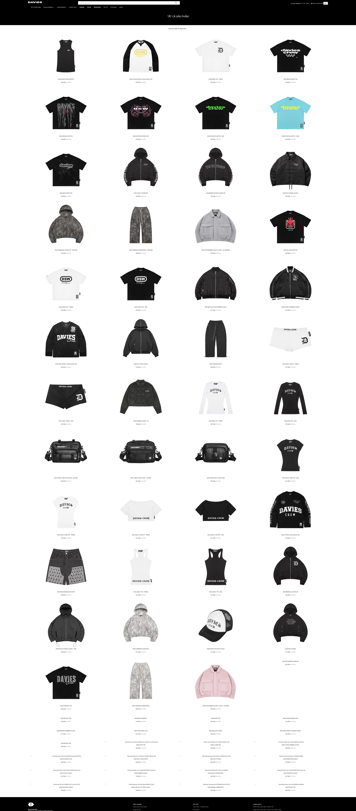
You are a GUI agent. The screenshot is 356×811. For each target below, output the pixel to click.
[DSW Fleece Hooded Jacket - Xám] (66, 624)
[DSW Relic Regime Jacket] (290, 168)
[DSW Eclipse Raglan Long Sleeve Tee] (141, 55)
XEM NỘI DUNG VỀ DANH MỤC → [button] (178, 29)
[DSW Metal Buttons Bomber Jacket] (216, 282)
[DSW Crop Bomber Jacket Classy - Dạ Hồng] (216, 681)
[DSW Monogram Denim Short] (66, 567)
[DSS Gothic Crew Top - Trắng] (66, 510)
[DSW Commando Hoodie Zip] (141, 624)
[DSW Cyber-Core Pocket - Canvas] (141, 453)
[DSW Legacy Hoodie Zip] (141, 168)
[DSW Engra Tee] (216, 738)
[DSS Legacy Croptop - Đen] (216, 510)
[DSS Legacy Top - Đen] (216, 567)
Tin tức (105, 7)
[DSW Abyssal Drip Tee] (66, 111)
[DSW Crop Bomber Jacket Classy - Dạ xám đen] (216, 225)
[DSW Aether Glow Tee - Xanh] (290, 111)
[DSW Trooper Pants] (216, 339)
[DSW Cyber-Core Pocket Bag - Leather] (66, 453)
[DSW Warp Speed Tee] (66, 168)
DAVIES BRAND (61, 7)
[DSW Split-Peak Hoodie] (141, 339)
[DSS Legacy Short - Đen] (66, 396)
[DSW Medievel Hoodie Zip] (290, 567)
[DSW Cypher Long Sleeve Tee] (290, 510)
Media (121, 7)
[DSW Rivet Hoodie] (290, 624)
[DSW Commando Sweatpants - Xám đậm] (141, 225)
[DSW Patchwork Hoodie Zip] (290, 681)
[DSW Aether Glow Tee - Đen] (216, 111)
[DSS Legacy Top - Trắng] (141, 567)
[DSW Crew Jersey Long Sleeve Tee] (66, 339)
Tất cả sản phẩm (36, 7)
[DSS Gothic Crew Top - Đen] (290, 453)
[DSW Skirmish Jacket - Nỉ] (141, 396)
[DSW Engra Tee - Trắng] (216, 55)
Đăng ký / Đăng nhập (317, 3)
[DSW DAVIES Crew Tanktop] (66, 55)
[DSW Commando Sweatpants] (141, 681)
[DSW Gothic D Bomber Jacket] (290, 282)
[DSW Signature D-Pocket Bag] (216, 453)
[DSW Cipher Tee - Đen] (141, 282)
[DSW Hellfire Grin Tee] (290, 225)
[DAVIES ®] (35, 2)
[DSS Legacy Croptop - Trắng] (141, 510)
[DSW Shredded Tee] (66, 681)
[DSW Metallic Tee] (66, 738)
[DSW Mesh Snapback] (141, 738)
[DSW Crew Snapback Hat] (290, 738)
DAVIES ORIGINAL (48, 7)
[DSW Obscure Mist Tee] (290, 55)
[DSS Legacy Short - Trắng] (290, 339)
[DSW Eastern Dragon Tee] (141, 111)
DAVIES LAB (72, 7)
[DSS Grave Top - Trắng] (216, 396)
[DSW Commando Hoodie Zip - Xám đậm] (66, 225)
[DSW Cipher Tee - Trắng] (66, 282)
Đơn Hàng (114, 7)
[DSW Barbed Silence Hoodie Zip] (216, 168)
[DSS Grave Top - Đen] (290, 396)
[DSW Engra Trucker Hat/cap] (216, 624)
